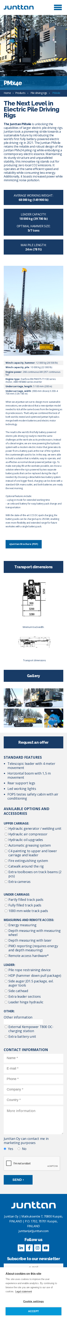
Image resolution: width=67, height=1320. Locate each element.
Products (20, 93)
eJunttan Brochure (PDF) (23, 544)
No (24, 1148)
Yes (10, 1148)
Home (7, 93)
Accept (33, 1311)
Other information (18, 1017)
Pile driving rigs (39, 93)
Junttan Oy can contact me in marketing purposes (26, 1141)
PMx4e (56, 93)
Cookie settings (33, 1301)
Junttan (22, 7)
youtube (46, 1247)
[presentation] (32, 1163)
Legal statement (23, 1291)
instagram (37, 1247)
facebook (29, 1247)
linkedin (21, 1247)
